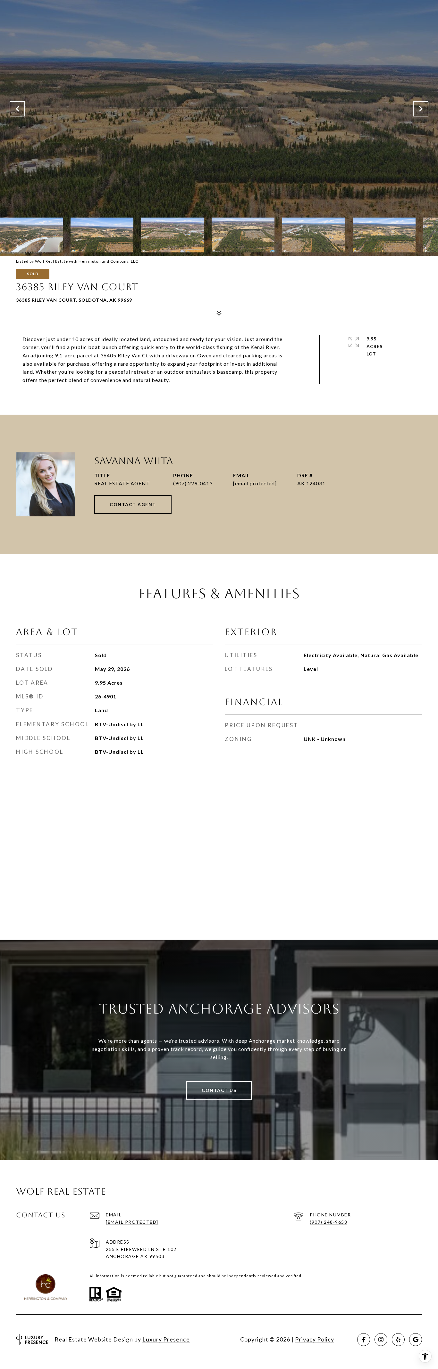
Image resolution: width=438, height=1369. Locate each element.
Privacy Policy (314, 1339)
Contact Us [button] (219, 1090)
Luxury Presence (166, 1339)
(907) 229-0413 (193, 483)
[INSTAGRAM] (381, 1339)
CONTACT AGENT (133, 504)
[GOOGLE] (415, 1339)
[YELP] (398, 1339)
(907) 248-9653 (328, 1222)
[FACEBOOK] (363, 1339)
